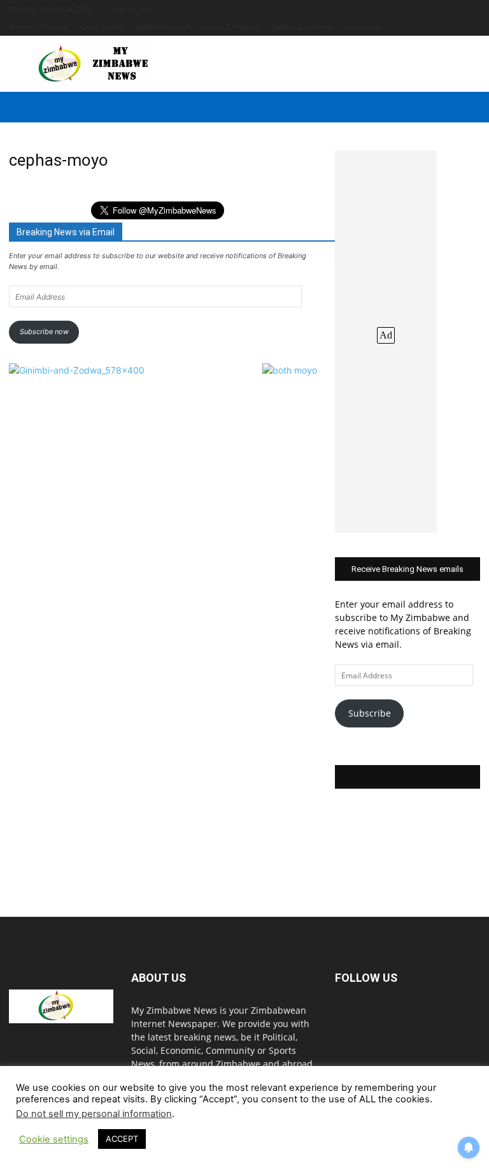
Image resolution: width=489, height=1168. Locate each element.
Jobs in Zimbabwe (230, 26)
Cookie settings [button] (54, 1139)
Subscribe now (44, 331)
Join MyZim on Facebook (407, 777)
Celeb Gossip (102, 26)
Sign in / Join (134, 8)
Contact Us (362, 26)
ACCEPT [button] (122, 1139)
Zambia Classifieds (302, 26)
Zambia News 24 (162, 26)
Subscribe (369, 713)
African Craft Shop (39, 26)
